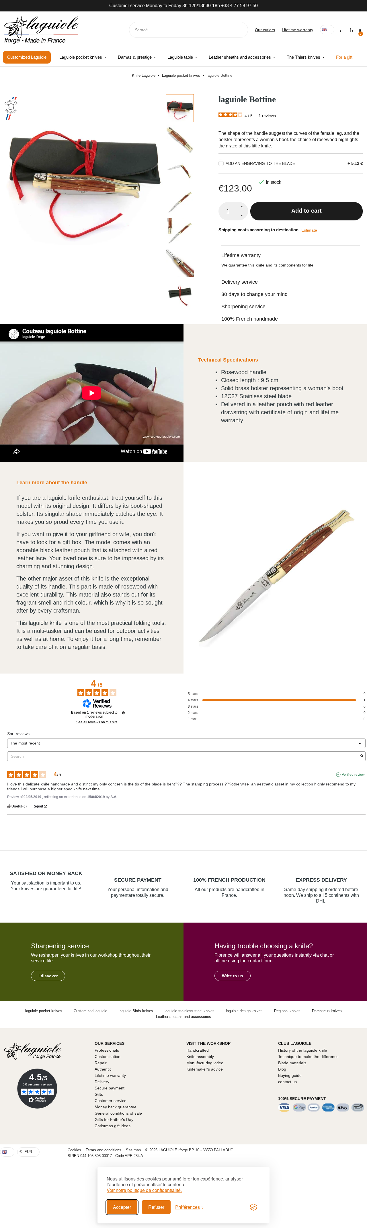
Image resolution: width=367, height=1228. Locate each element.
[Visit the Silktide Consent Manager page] (253, 1207)
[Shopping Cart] (360, 29)
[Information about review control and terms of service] (123, 712)
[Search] (240, 29)
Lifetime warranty (297, 29)
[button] (48, 976)
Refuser (156, 1207)
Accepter (122, 1207)
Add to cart (306, 211)
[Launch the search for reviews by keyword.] (362, 756)
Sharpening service (243, 306)
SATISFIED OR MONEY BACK (46, 873)
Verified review (353, 775)
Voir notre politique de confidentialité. (144, 1190)
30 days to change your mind (254, 294)
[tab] (290, 252)
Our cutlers (265, 29)
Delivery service (239, 282)
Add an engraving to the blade (260, 163)
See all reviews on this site (97, 722)
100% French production (229, 880)
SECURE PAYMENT (137, 880)
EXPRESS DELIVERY (321, 880)
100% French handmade (249, 319)
